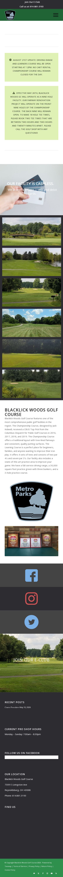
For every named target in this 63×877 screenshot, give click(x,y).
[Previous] (2, 189)
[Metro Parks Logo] (31, 501)
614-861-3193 (36, 6)
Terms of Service (20, 866)
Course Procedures (12, 707)
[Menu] (54, 15)
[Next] (60, 189)
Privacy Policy (34, 866)
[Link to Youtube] (52, 873)
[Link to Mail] (34, 873)
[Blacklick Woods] (26, 15)
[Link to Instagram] (47, 873)
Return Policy (46, 866)
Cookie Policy (10, 870)
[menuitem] (32, 2)
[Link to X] (38, 873)
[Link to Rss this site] (56, 873)
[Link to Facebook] (43, 873)
